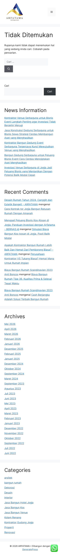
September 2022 (14, 443)
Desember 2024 (13, 363)
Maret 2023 (11, 413)
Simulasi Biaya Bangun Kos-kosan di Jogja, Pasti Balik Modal (27, 234)
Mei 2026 (9, 324)
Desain (8, 492)
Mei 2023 (9, 403)
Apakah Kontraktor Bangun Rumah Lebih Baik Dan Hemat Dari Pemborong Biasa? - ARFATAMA (28, 250)
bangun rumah (12, 482)
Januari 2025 (12, 358)
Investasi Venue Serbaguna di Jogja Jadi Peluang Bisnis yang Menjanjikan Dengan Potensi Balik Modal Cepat (28, 171)
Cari (6, 85)
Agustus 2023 (12, 388)
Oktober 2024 (12, 368)
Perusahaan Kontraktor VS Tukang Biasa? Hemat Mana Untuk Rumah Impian (29, 258)
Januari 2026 (12, 343)
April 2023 (10, 408)
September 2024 (14, 373)
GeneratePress (30, 549)
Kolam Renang (12, 517)
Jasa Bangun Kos (14, 507)
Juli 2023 (9, 393)
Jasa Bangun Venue (16, 512)
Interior (8, 497)
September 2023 (14, 383)
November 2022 (13, 433)
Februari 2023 (12, 418)
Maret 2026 (11, 334)
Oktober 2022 (12, 438)
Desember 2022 (13, 428)
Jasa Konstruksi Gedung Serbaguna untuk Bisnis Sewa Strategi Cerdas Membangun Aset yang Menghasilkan (29, 134)
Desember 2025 (13, 348)
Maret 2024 (11, 378)
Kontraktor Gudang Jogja (18, 522)
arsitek (8, 477)
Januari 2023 (12, 423)
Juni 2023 (10, 398)
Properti (9, 527)
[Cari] (8, 68)
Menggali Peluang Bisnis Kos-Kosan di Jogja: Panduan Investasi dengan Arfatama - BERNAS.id (29, 225)
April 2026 (10, 329)
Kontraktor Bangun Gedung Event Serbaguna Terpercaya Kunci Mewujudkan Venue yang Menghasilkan (29, 146)
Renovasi (9, 532)
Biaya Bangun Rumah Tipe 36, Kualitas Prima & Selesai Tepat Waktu (28, 279)
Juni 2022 (10, 453)
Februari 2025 (12, 353)
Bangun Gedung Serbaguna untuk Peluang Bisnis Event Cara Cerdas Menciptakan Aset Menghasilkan (29, 159)
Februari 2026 (12, 338)
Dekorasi (9, 487)
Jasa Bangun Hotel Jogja (18, 502)
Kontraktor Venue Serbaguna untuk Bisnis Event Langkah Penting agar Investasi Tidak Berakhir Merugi (30, 121)
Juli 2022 (9, 448)
